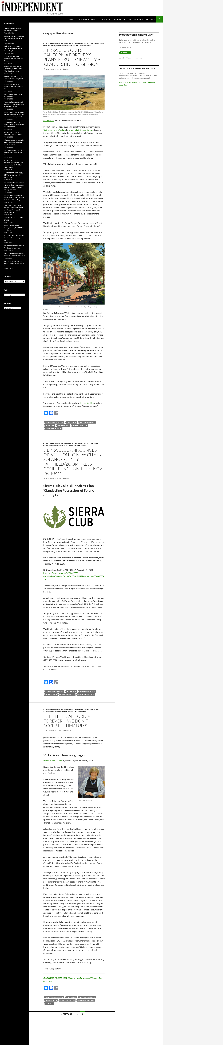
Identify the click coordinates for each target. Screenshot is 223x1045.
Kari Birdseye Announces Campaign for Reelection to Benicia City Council (13, 48)
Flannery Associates (84, 44)
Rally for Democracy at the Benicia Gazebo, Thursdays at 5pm (14, 263)
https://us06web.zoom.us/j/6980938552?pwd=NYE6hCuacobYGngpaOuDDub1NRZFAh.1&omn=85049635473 (73, 576)
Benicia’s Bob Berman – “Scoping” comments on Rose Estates (13, 58)
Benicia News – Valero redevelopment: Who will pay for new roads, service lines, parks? (14, 114)
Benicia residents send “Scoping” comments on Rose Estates (13, 86)
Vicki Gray (49, 1003)
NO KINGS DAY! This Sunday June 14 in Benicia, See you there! (13, 238)
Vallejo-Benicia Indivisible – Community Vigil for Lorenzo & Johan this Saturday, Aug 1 (14, 68)
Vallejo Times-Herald (52, 760)
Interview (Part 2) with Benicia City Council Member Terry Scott (14, 38)
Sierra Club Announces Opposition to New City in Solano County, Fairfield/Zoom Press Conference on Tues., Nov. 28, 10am (73, 461)
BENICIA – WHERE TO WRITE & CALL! (114, 19)
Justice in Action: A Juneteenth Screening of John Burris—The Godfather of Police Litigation (14, 197)
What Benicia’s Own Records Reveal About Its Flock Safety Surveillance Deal (13, 142)
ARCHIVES (149, 19)
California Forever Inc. (53, 44)
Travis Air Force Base (82, 46)
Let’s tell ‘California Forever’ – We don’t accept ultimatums (66, 721)
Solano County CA (64, 46)
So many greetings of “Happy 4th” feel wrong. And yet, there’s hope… (13, 175)
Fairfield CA (69, 44)
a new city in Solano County (81, 130)
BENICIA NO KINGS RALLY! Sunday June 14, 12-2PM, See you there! (14, 227)
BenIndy (67, 69)
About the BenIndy (136, 19)
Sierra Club (99, 44)
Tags (5, 290)
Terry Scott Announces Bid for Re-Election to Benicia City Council (14, 152)
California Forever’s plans (54, 130)
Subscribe (125, 53)
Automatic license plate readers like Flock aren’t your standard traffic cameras (14, 104)
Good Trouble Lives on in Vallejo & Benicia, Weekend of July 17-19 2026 (14, 124)
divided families (87, 403)
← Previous (66, 1014)
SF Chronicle (48, 120)
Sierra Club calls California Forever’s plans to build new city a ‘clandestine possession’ (71, 57)
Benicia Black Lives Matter (87, 19)
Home (71, 19)
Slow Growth (49, 46)
